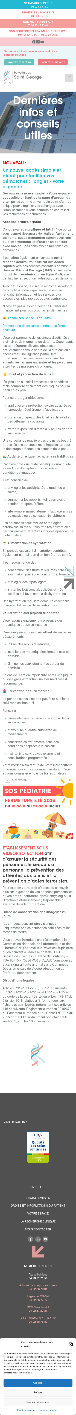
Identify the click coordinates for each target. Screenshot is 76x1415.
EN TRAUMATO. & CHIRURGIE (38, 31)
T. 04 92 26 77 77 (38, 16)
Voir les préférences (38, 1402)
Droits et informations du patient (38, 1206)
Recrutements (38, 1198)
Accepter (38, 1382)
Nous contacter (38, 1229)
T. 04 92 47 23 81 (38, 25)
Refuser (38, 1392)
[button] (70, 1344)
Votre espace (38, 1214)
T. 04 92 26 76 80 (38, 35)
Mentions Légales (26, 1410)
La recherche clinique (38, 1222)
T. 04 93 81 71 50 (38, 7)
